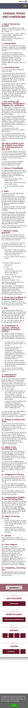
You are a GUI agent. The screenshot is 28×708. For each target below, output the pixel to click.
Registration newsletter (14, 620)
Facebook (11, 651)
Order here (14, 604)
